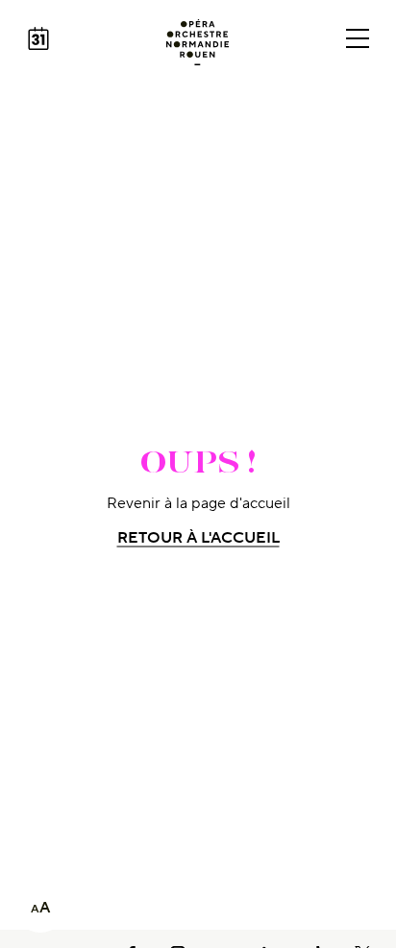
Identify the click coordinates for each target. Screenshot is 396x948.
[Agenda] (38, 38)
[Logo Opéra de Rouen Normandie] (197, 42)
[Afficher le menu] (357, 38)
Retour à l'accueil (198, 538)
